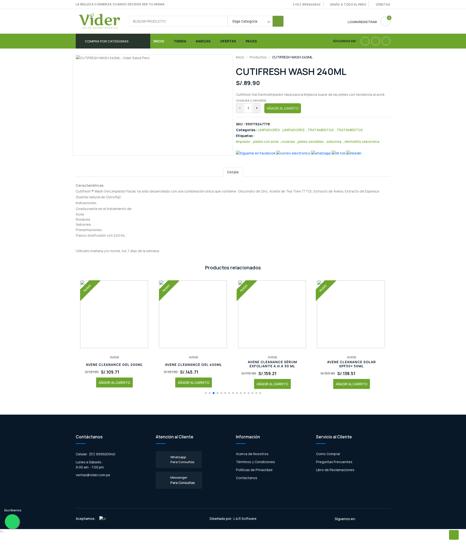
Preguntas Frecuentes (334, 461)
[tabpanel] (233, 218)
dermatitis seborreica (361, 141)
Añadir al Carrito (283, 108)
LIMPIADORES (269, 130)
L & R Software (245, 518)
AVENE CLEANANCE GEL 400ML (193, 365)
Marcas (203, 41)
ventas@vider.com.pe (93, 475)
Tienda (180, 41)
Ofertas (383, 4)
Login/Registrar (362, 22)
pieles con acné (266, 141)
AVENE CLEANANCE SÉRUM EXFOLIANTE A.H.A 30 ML (272, 364)
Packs (251, 41)
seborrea (334, 141)
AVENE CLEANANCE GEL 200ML (114, 365)
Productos (258, 57)
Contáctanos (246, 477)
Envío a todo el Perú (348, 4)
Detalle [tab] (233, 172)
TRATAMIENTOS (321, 130)
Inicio (158, 41)
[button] (206, 393)
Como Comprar (328, 453)
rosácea (288, 141)
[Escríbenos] (12, 521)
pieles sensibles (311, 141)
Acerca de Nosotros (252, 453)
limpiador (243, 141)
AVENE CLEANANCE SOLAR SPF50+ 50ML (351, 364)
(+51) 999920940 (306, 4)
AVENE (114, 357)
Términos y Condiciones (255, 461)
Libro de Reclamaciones (335, 469)
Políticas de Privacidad (254, 469)
